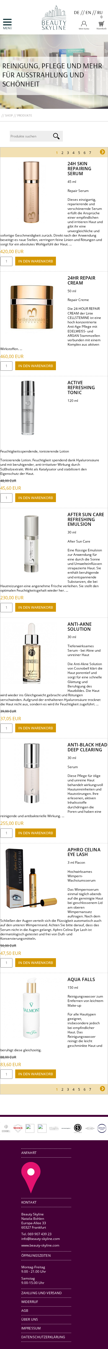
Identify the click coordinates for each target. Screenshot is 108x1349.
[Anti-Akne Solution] (31, 682)
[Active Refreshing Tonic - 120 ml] (28, 434)
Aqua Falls (81, 979)
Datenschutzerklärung (43, 1337)
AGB (24, 1310)
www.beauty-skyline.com (40, 1245)
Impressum (31, 1328)
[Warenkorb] (101, 28)
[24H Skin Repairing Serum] (31, 222)
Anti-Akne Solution (80, 626)
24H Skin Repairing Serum (79, 169)
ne (97, 152)
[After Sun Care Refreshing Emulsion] (31, 573)
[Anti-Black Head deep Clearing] (31, 803)
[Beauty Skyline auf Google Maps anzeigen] (31, 1192)
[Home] (54, 32)
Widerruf (29, 1301)
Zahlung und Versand (41, 1293)
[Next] (96, 1129)
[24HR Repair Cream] (31, 336)
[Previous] (12, 1129)
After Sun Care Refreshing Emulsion (86, 519)
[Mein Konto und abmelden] (84, 28)
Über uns (29, 1319)
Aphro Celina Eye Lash (84, 852)
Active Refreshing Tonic (81, 388)
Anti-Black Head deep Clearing (87, 747)
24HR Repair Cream (82, 280)
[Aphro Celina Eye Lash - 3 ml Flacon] (31, 908)
